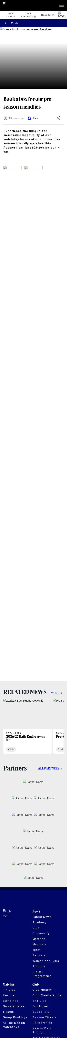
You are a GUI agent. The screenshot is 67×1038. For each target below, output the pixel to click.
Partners (39, 955)
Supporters (40, 1011)
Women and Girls (45, 960)
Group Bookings (15, 1017)
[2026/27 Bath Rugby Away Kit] (27, 726)
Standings (10, 1000)
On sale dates (13, 1006)
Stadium (38, 966)
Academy (39, 922)
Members (39, 944)
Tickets (8, 1011)
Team (36, 949)
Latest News (42, 916)
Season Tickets (44, 1017)
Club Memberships (46, 995)
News (36, 911)
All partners (48, 768)
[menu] (62, 5)
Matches (38, 938)
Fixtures (9, 989)
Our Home (40, 1006)
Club (14, 23)
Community (41, 933)
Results (9, 995)
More (55, 693)
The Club (39, 1000)
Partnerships (42, 1022)
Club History (42, 989)
